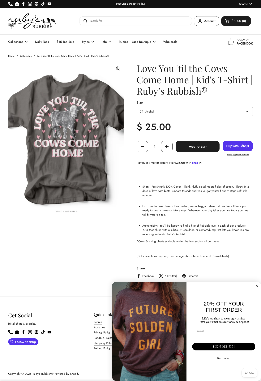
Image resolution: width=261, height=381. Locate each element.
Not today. (223, 358)
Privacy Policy (102, 332)
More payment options (238, 154)
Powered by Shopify (66, 374)
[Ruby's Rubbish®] (32, 21)
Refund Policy (102, 348)
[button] (236, 21)
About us (99, 327)
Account (209, 21)
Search (98, 322)
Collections (26, 56)
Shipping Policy (103, 343)
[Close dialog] (257, 286)
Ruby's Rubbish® (42, 374)
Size (140, 102)
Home (11, 56)
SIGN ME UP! (223, 346)
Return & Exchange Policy (109, 338)
